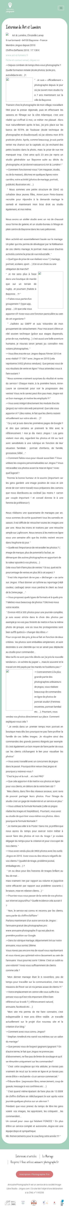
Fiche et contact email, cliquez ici (22, 60)
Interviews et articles (26, 1156)
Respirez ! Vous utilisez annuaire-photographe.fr (35, 1162)
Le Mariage (47, 1156)
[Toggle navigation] (61, 8)
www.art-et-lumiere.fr (17, 55)
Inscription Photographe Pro (34, 1174)
